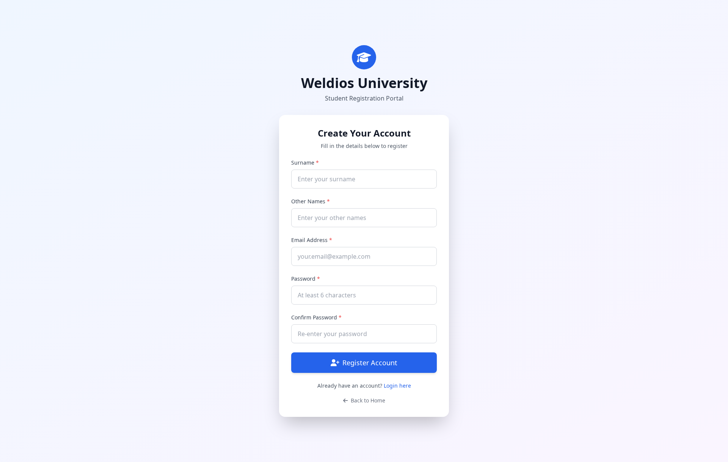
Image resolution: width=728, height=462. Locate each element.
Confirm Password (316, 317)
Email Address (311, 240)
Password (305, 278)
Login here (397, 385)
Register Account (369, 362)
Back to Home (367, 400)
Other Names (310, 201)
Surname (305, 162)
